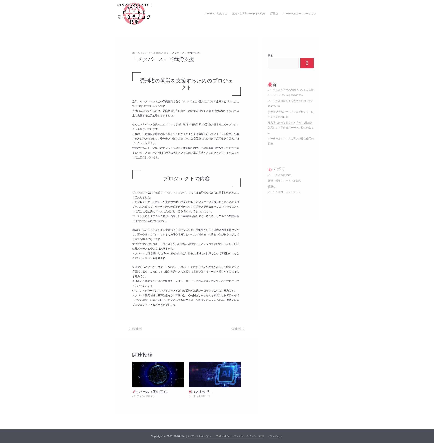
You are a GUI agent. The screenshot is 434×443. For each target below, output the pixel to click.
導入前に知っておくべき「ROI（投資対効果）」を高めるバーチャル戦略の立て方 (291, 127)
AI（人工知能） (200, 392)
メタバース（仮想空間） (151, 392)
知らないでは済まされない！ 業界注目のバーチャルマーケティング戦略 (222, 436)
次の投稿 (238, 328)
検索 (270, 55)
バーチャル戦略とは (215, 13)
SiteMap (275, 436)
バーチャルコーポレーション (299, 13)
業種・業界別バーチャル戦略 (248, 13)
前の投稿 (135, 328)
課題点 (274, 13)
